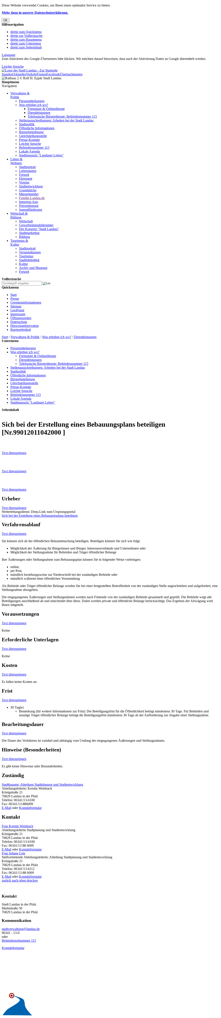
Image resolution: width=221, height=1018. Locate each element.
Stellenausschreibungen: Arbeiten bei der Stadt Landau (56, 120)
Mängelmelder (29, 194)
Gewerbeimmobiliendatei (36, 225)
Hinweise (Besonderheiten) (31, 750)
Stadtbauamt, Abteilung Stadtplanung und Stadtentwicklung (42, 784)
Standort (7, 74)
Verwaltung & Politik (25, 337)
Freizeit (24, 174)
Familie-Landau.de (32, 198)
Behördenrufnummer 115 (19, 940)
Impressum (17, 314)
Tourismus (26, 256)
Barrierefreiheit (20, 329)
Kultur (23, 264)
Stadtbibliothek (29, 260)
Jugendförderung (30, 209)
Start (13, 295)
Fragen (41, 74)
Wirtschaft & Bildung (19, 215)
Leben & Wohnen (16, 161)
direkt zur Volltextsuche (26, 35)
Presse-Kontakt (29, 140)
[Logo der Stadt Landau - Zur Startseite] (30, 70)
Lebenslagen (27, 171)
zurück (6, 880)
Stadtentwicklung (31, 186)
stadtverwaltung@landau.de (21, 929)
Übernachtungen (71, 74)
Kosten (9, 665)
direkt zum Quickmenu (26, 32)
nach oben (18, 880)
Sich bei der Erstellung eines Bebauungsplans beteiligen (40, 515)
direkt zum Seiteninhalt (26, 47)
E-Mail (6, 808)
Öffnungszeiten (20, 318)
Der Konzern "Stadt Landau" (39, 229)
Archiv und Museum (33, 268)
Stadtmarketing (29, 233)
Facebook (53, 74)
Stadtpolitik (27, 124)
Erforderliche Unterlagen (30, 639)
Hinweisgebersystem (24, 326)
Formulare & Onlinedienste (46, 109)
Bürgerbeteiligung (31, 132)
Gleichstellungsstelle (33, 136)
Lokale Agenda (29, 151)
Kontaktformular (30, 808)
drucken (32, 880)
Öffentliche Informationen (36, 128)
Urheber (11, 498)
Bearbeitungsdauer (23, 724)
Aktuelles (19, 74)
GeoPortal (17, 310)
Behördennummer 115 (34, 147)
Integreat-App (28, 202)
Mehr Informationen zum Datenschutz (28, 62)
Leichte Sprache (13, 66)
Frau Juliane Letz (13, 853)
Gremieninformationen (25, 302)
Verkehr (31, 74)
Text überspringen (14, 453)
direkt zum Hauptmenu (26, 39)
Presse (14, 298)
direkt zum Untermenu (25, 43)
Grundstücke (27, 190)
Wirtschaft (26, 221)
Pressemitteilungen (31, 101)
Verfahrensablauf (21, 524)
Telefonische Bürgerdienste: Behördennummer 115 (62, 116)
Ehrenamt (25, 178)
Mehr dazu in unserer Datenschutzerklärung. (35, 12)
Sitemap (15, 306)
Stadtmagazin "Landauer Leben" (41, 155)
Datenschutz (18, 322)
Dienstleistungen (39, 112)
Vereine (24, 182)
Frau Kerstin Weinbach (17, 826)
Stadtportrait (27, 167)
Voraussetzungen (20, 614)
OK (5, 20)
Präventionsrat (28, 206)
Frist (7, 691)
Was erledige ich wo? (33, 105)
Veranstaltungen (30, 252)
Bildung (24, 237)
